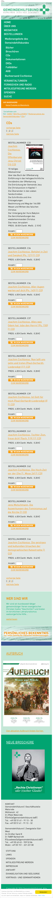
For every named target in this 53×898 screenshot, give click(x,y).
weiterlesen (11, 619)
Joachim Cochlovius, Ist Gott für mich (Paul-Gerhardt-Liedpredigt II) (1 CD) (27, 400)
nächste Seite (12, 134)
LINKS (9, 854)
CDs (8, 55)
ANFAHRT (10, 870)
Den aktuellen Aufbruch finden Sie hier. (25, 730)
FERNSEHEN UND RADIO (18, 84)
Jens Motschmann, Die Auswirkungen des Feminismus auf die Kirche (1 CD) (27, 508)
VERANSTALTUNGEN (15, 80)
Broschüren (12, 51)
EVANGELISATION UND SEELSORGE (23, 873)
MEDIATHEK (11, 30)
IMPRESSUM (12, 866)
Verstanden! (43, 892)
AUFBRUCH (14, 653)
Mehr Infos (41, 895)
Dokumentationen (15, 59)
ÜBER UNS (10, 26)
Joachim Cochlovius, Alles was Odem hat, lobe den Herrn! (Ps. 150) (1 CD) (28, 325)
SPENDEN (9, 92)
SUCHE (8, 96)
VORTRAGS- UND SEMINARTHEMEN (23, 877)
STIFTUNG (11, 851)
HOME (7, 22)
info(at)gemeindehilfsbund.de (21, 817)
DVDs (9, 63)
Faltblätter (12, 67)
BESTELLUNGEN (13, 33)
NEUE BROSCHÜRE (20, 742)
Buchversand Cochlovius (18, 75)
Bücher (10, 47)
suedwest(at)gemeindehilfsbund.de (24, 839)
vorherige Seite (13, 127)
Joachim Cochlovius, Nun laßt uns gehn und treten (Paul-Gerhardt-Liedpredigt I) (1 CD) (26, 363)
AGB (8, 71)
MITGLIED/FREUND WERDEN (20, 88)
